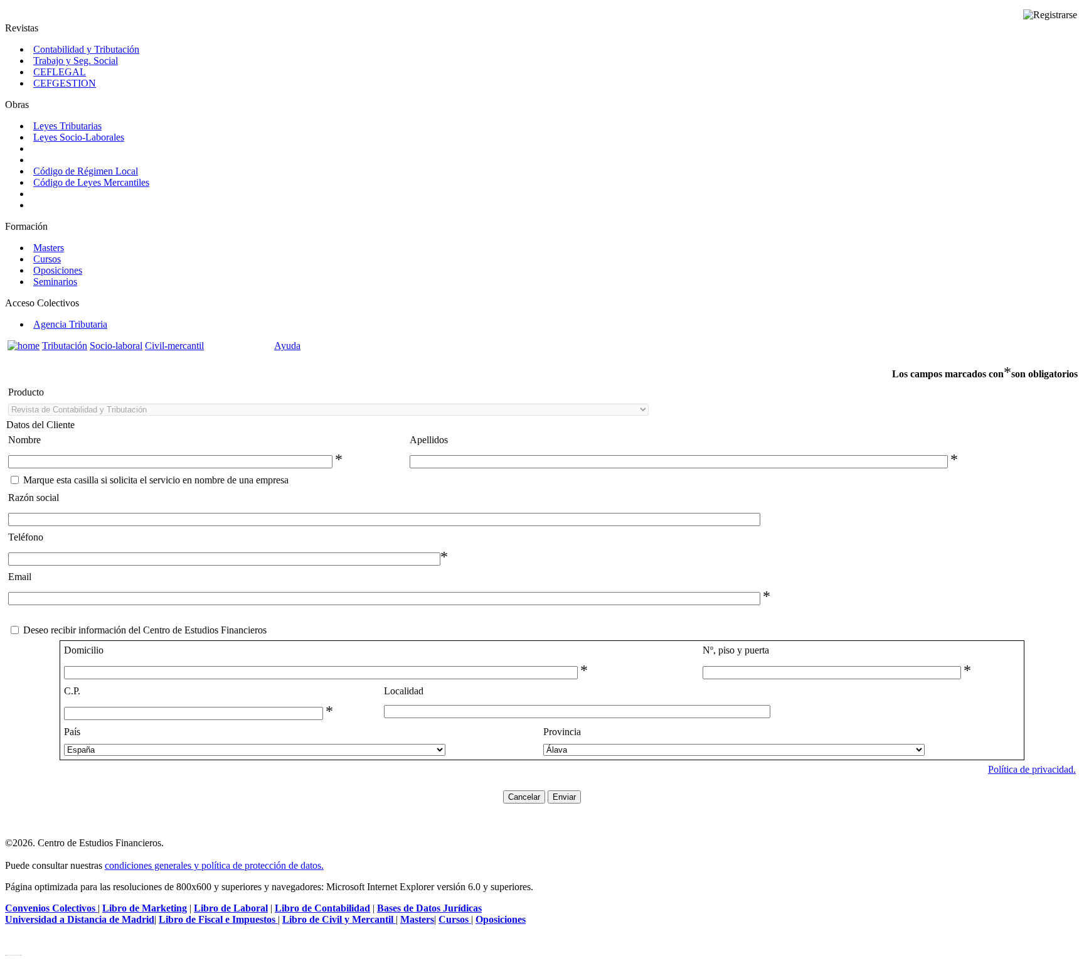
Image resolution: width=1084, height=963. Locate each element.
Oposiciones (57, 270)
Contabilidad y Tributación (86, 49)
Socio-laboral (116, 345)
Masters (48, 247)
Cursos (47, 259)
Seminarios (55, 281)
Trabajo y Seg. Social (75, 60)
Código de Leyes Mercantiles (91, 182)
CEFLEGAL (59, 72)
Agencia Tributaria (70, 324)
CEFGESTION (64, 83)
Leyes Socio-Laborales (78, 137)
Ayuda (287, 345)
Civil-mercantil (174, 345)
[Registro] (1050, 15)
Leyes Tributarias (67, 126)
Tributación (64, 345)
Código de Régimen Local (85, 171)
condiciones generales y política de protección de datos (213, 865)
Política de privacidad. (1032, 769)
